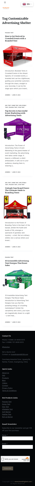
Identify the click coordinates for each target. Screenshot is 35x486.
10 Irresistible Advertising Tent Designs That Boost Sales (17, 263)
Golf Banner (6, 412)
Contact (5, 385)
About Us (5, 373)
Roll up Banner (7, 417)
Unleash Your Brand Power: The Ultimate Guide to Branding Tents (17, 190)
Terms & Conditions (9, 391)
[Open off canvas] (5, 2)
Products (5, 378)
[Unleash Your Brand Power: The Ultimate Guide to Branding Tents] (17, 207)
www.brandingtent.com (23, 481)
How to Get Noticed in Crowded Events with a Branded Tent (15, 38)
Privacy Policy (7, 388)
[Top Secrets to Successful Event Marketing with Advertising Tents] (17, 129)
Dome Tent (15, 105)
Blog (3, 380)
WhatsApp (6, 347)
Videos (4, 383)
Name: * (5, 435)
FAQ (3, 375)
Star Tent (21, 107)
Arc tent (8, 105)
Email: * (4, 444)
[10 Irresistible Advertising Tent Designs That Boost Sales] (17, 279)
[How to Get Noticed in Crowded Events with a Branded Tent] (17, 55)
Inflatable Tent (7, 409)
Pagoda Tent (9, 32)
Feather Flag (6, 414)
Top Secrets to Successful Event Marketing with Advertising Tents (16, 113)
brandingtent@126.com (19, 354)
